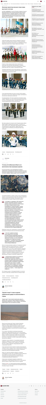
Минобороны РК (14, 277)
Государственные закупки (22, 398)
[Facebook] (10, 154)
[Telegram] (8, 154)
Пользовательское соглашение (23, 391)
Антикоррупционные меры (22, 396)
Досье (26, 3)
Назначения (36, 3)
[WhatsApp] (5, 154)
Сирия (21, 369)
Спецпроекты (22, 3)
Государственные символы (22, 394)
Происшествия (3, 391)
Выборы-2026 (6, 3)
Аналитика (2, 394)
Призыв (16, 275)
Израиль (12, 371)
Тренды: (2, 3)
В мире (8, 369)
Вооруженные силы (6, 277)
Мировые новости (5, 371)
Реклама (36, 394)
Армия (3, 275)
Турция (3, 369)
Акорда (39, 3)
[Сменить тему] (41, 1)
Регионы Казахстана (10, 275)
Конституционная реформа (15, 3)
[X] (13, 154)
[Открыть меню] (44, 1)
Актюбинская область (6, 279)
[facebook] (35, 385)
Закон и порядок (30, 3)
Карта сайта (37, 391)
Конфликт (17, 371)
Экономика (2, 396)
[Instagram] (2, 154)
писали (7, 363)
